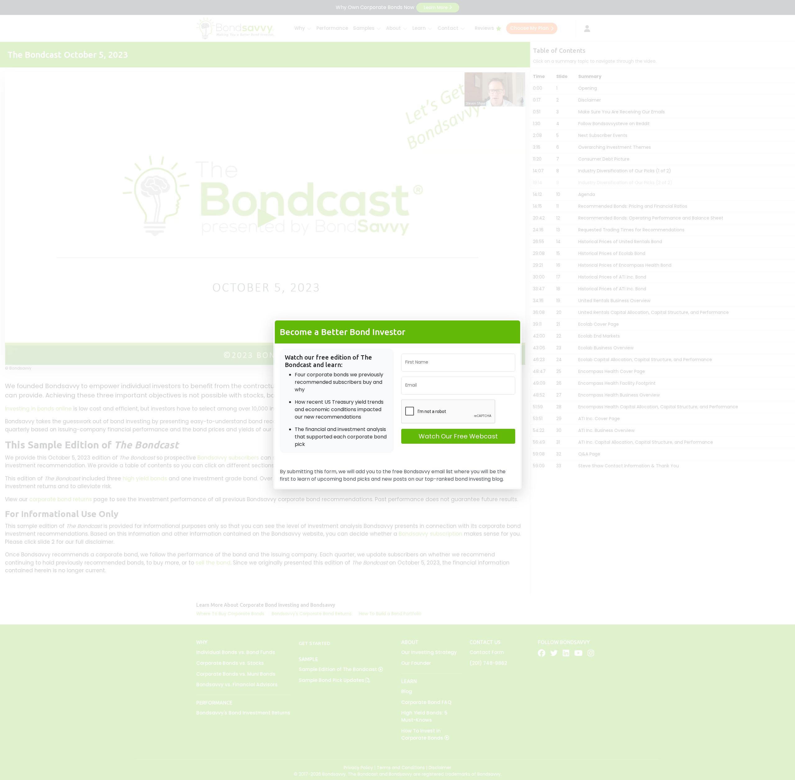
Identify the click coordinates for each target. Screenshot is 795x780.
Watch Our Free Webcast (458, 436)
